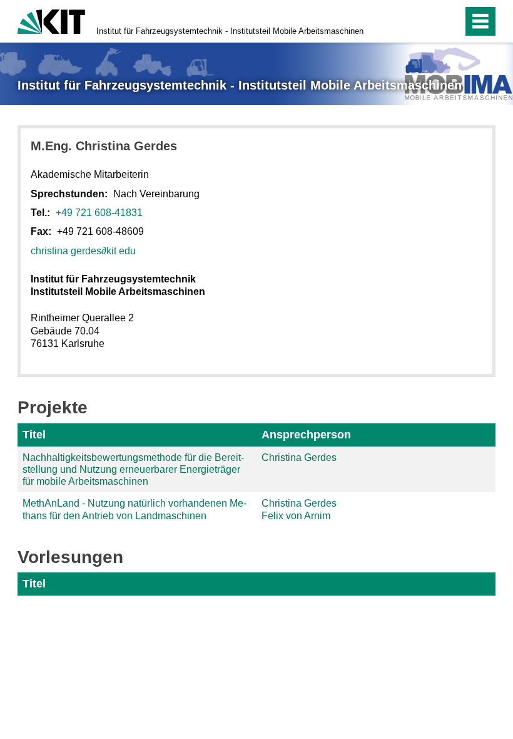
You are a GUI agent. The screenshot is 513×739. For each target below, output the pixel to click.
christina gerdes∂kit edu (83, 250)
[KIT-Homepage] (51, 20)
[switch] (426, 21)
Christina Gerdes (299, 457)
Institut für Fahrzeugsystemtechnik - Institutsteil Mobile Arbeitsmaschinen (229, 31)
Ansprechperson (306, 434)
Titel (34, 434)
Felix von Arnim (296, 515)
